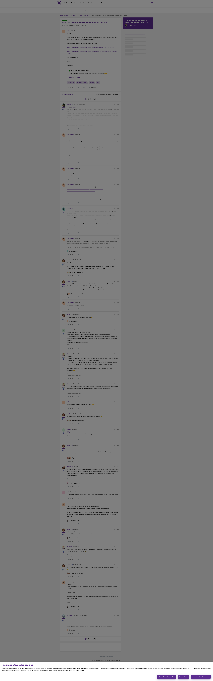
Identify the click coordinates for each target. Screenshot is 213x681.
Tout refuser (183, 677)
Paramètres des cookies (166, 677)
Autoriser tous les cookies (201, 677)
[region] (106, 671)
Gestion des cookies (78, 670)
